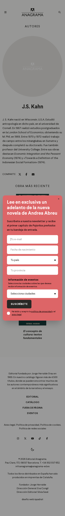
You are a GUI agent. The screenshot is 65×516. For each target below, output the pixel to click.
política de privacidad (41, 312)
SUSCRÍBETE (19, 304)
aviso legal (16, 315)
